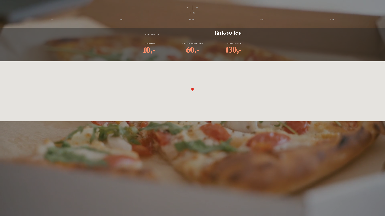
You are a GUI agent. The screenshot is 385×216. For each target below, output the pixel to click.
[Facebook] (190, 13)
